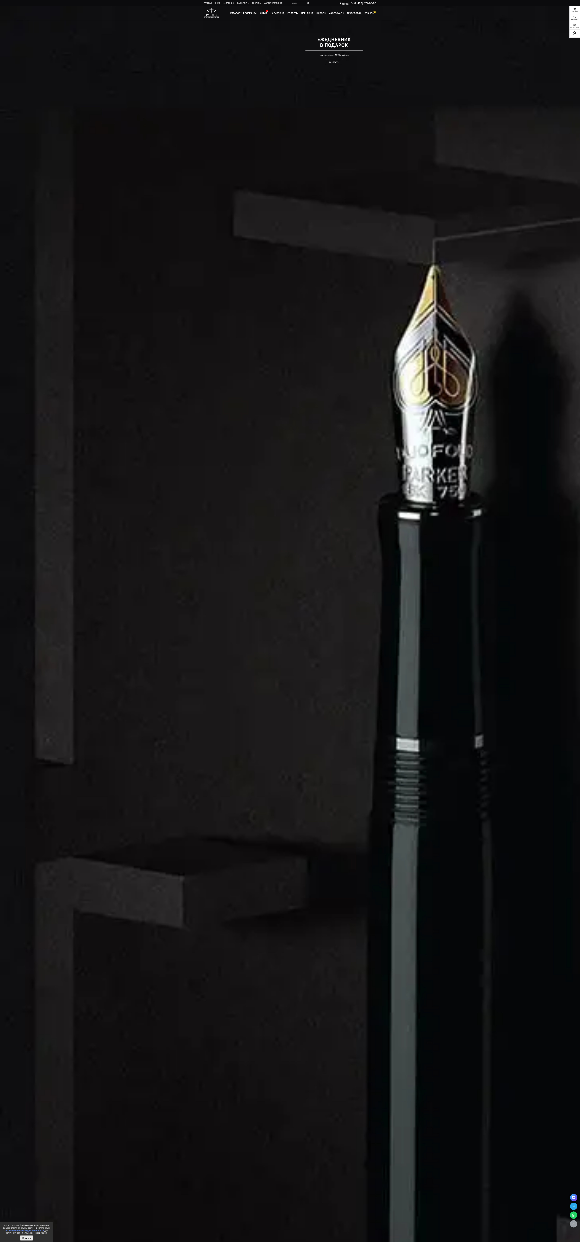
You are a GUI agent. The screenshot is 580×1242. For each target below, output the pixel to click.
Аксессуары (336, 13)
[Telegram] (573, 1206)
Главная (208, 3)
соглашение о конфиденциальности (24, 1230)
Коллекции (228, 3)
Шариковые (277, 13)
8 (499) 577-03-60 (365, 3)
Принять (26, 1237)
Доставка (256, 3)
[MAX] (573, 1197)
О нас (217, 3)
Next (568, 628)
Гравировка (354, 13)
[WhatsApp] (573, 1215)
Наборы (321, 13)
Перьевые (307, 13)
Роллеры (292, 13)
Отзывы (369, 13)
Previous (5, 628)
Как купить (243, 3)
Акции (263, 13)
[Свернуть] (573, 1223)
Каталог (235, 13)
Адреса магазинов (273, 3)
